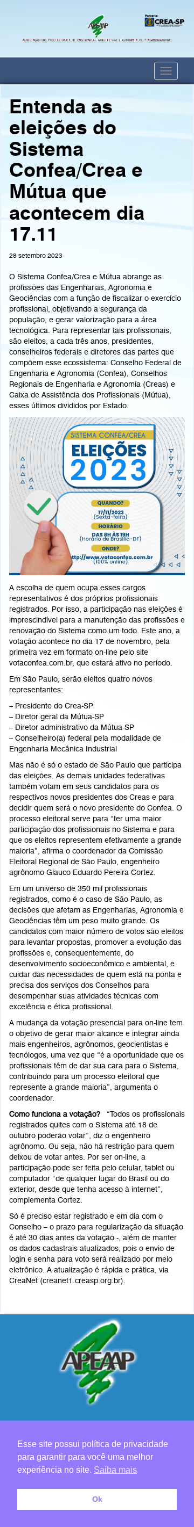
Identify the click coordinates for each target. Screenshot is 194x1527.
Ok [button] (97, 1499)
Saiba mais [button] (115, 1469)
